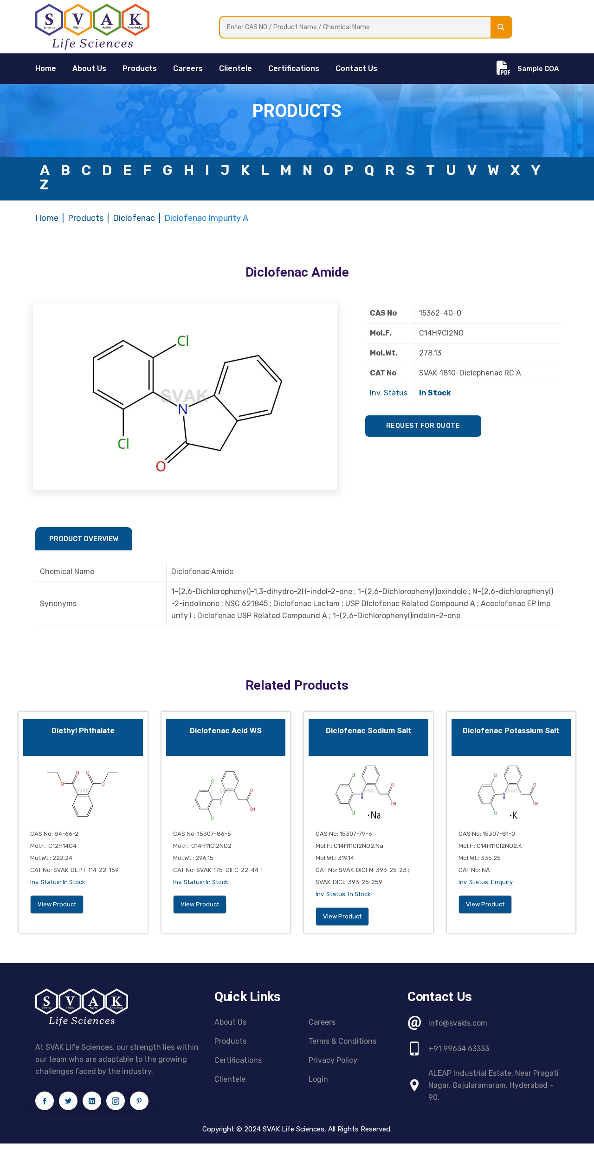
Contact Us (356, 68)
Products (140, 68)
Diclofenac (134, 218)
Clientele (235, 68)
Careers (188, 68)
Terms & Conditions (342, 1041)
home (45, 68)
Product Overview (83, 539)
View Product (57, 904)
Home (46, 218)
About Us (89, 68)
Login (318, 1079)
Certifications (293, 68)
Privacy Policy (333, 1060)
